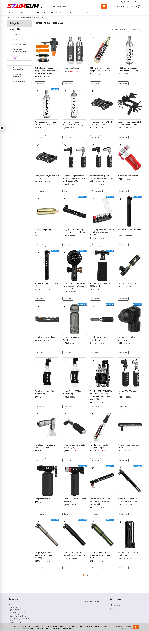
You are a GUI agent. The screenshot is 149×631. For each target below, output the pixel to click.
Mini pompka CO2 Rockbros (128, 176)
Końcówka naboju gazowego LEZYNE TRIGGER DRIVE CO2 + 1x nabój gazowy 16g (73, 178)
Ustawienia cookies (15, 622)
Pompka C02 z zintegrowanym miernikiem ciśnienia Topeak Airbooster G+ (73, 286)
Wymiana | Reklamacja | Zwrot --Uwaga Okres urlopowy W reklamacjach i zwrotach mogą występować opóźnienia (19, 617)
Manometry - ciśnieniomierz (18, 69)
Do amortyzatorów (19, 63)
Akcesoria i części (19, 82)
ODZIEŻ (30, 12)
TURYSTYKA (60, 12)
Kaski (45, 12)
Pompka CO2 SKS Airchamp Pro (47, 337)
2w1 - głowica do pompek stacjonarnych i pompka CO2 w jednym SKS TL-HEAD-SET (46, 70)
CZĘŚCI (22, 12)
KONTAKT (138, 2)
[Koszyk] (136, 6)
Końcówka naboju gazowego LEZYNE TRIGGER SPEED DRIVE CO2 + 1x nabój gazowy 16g (101, 178)
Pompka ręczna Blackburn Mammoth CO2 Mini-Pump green (100, 555)
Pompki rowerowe (18, 34)
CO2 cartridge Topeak (70, 68)
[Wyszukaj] (104, 6)
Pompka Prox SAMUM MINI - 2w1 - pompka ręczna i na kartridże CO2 (100, 501)
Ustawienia (118, 627)
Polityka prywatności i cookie (18, 612)
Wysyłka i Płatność (127, 2)
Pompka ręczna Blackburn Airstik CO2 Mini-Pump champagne (44, 555)
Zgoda (136, 627)
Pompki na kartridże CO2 (19, 57)
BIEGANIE (71, 12)
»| (97, 575)
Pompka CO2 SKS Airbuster (128, 283)
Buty (51, 12)
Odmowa (128, 627)
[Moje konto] (122, 6)
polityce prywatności (64, 628)
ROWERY (86, 12)
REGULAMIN (13, 607)
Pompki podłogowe (19, 44)
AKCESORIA (12, 12)
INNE (78, 12)
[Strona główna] (25, 6)
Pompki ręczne (18, 39)
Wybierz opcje (68, 191)
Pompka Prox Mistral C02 (44, 499)
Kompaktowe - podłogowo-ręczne (19, 50)
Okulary (38, 12)
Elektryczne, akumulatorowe (18, 76)
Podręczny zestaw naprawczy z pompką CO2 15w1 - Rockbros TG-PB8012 (102, 232)
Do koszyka (40, 83)
